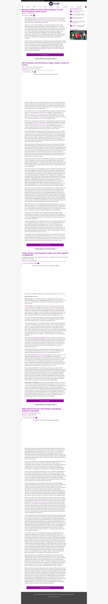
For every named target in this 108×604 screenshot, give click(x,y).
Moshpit (42, 0)
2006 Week (30, 417)
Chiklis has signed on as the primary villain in (48, 19)
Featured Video (74, 29)
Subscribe (65, 6)
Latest (28, 6)
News (34, 6)
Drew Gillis (25, 414)
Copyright (62, 594)
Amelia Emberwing (26, 68)
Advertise (45, 594)
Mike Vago (24, 260)
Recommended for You (76, 9)
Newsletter (79, 6)
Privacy (66, 594)
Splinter (34, 0)
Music (51, 6)
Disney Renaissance (51, 451)
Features (26, 15)
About (35, 594)
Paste (22, 0)
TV (39, 6)
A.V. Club (26, 0)
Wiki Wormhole (31, 263)
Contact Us (72, 594)
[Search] (22, 7)
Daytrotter (38, 0)
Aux (72, 6)
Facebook (56, 594)
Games (57, 6)
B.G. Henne (25, 13)
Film (45, 6)
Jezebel (30, 0)
